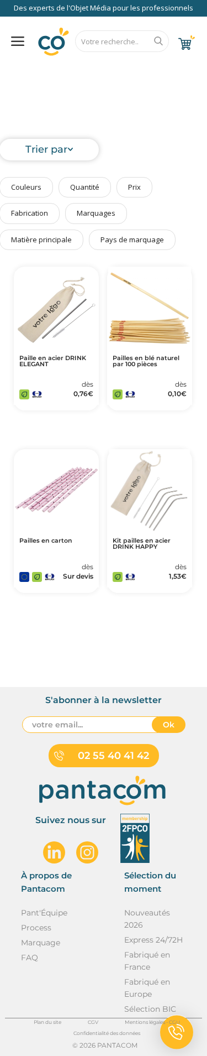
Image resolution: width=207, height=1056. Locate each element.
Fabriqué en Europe (147, 988)
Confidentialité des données (106, 1033)
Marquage (40, 943)
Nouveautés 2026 (147, 919)
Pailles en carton (45, 541)
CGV (93, 1022)
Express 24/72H (153, 940)
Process (36, 928)
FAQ (92, 70)
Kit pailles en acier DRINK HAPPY (142, 544)
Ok (168, 725)
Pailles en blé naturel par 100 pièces (146, 361)
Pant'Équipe (44, 913)
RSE (130, 70)
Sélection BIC (150, 1009)
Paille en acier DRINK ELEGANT (52, 361)
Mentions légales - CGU (152, 1022)
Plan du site (47, 1022)
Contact (173, 70)
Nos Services (41, 70)
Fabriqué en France (147, 961)
